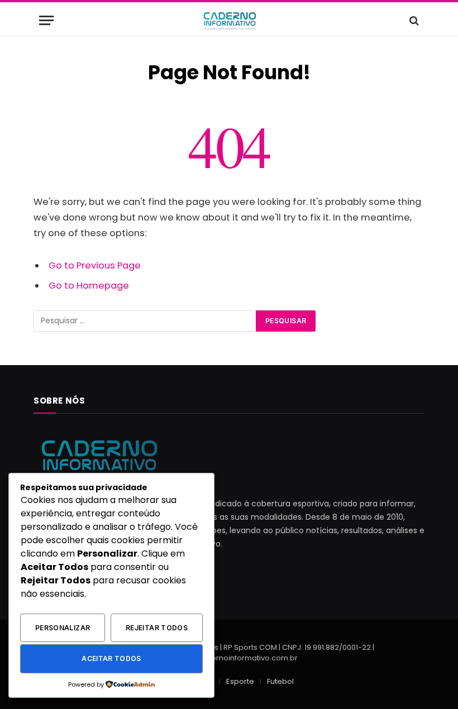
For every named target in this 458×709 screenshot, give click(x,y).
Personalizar (62, 628)
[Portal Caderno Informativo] (229, 20)
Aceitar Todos (111, 658)
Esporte (240, 681)
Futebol (280, 681)
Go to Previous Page (95, 265)
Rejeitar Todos (157, 628)
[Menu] (46, 20)
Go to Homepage (89, 285)
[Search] (413, 20)
